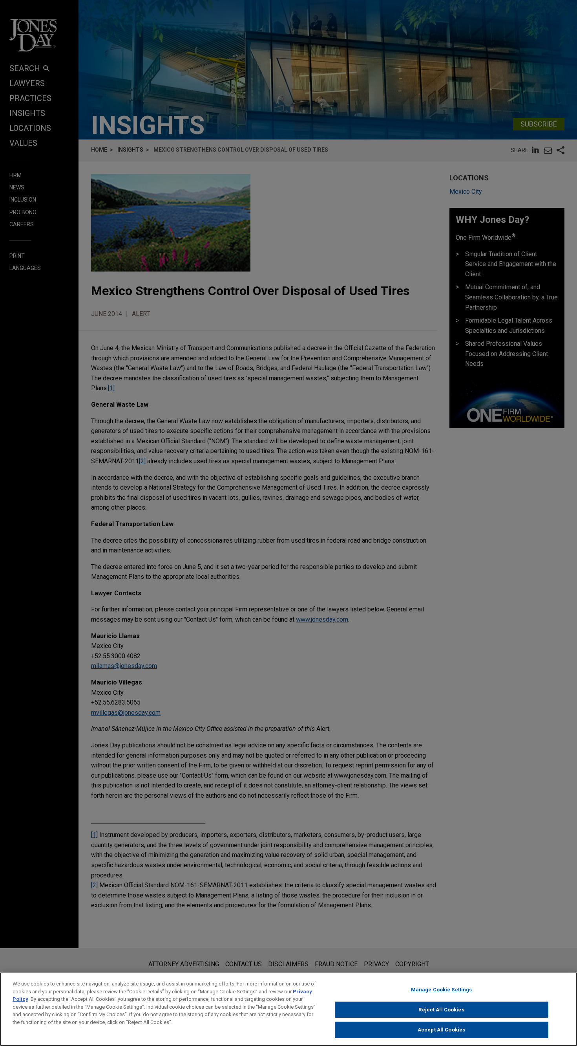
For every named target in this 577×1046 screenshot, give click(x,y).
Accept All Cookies (441, 1030)
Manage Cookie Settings (441, 990)
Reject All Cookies (441, 1010)
